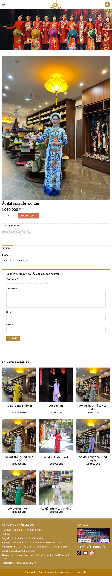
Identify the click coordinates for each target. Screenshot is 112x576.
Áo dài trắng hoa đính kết (19, 458)
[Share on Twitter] (14, 232)
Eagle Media (30, 572)
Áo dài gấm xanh (19, 508)
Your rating (12, 279)
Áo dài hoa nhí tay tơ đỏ (93, 407)
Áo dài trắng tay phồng (56, 508)
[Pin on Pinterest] (24, 232)
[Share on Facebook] (9, 232)
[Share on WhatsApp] (4, 232)
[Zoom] (5, 196)
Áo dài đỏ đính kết (56, 457)
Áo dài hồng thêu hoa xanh (93, 458)
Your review (12, 288)
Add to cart (28, 215)
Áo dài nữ (15, 226)
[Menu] (3, 4)
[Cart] (107, 4)
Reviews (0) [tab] (7, 248)
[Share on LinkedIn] (29, 232)
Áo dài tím (56, 405)
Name (9, 312)
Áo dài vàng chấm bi (19, 405)
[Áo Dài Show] (56, 4)
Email (9, 324)
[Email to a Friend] (19, 232)
